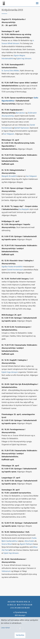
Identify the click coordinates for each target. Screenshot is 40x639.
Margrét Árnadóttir (9, 176)
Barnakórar (20, 112)
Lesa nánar (5, 627)
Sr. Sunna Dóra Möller (10, 70)
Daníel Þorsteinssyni (15, 269)
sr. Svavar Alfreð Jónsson (18, 42)
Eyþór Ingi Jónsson (23, 58)
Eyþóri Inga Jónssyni (10, 372)
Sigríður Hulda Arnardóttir (12, 266)
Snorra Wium (7, 544)
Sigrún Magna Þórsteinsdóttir (13, 57)
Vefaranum (6, 571)
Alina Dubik (29, 541)
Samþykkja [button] (20, 635)
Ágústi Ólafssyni (26, 544)
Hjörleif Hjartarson (21, 128)
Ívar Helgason (8, 134)
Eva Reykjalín (24, 209)
